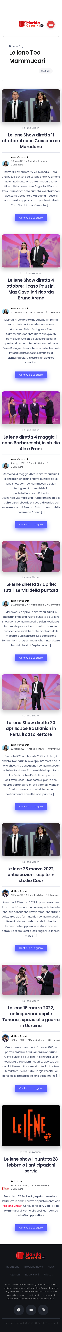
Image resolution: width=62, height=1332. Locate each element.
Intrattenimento (31, 273)
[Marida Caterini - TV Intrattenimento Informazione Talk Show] (31, 24)
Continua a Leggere (31, 217)
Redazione (16, 1181)
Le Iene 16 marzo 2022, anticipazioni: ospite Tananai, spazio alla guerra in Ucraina (31, 1016)
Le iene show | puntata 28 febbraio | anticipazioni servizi (31, 1165)
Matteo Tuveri (18, 891)
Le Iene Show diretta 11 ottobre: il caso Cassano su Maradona (31, 141)
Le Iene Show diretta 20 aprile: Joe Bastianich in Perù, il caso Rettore (31, 729)
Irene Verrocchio (20, 157)
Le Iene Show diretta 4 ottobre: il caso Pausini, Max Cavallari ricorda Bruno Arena (31, 289)
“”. (12, 1206)
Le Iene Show (30, 128)
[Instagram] (43, 1310)
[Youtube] (31, 1310)
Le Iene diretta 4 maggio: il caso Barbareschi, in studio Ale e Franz (31, 443)
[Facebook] (19, 1310)
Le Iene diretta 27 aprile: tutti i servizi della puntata (31, 587)
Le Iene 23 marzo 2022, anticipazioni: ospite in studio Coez (31, 875)
